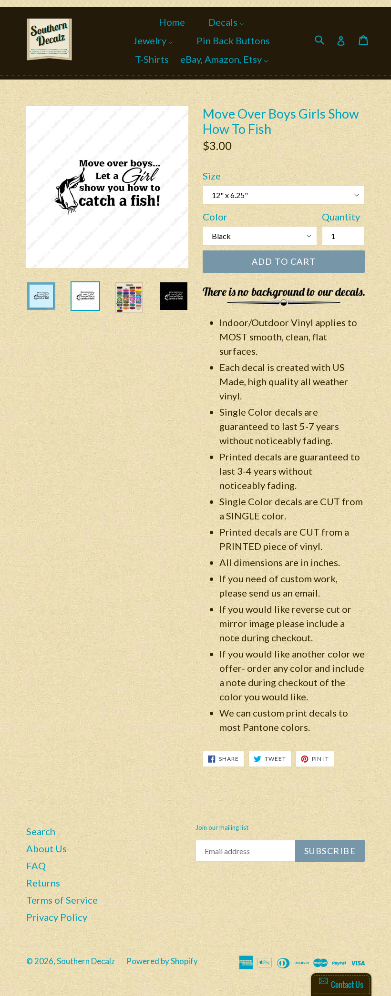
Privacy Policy (56, 917)
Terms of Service (62, 900)
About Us (46, 848)
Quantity (341, 216)
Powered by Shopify (162, 961)
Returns (43, 882)
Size (212, 175)
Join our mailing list (222, 827)
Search (40, 831)
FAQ (36, 865)
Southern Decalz (86, 961)
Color (215, 216)
